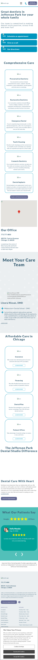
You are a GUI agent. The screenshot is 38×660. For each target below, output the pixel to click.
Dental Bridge (4, 614)
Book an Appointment (32, 3)
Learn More (4, 323)
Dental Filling (4, 618)
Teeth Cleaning (4, 626)
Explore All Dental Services (19, 197)
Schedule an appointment (17, 36)
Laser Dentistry (4, 622)
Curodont (3, 609)
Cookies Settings (19, 646)
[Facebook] (19, 602)
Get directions (13, 49)
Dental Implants (4, 620)
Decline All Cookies (18, 651)
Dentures (3, 611)
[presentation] (16, 553)
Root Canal (3, 624)
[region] (19, 643)
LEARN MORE (5, 494)
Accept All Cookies (19, 656)
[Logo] (7, 3)
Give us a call (12, 43)
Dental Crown (4, 616)
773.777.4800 (26, 3)
